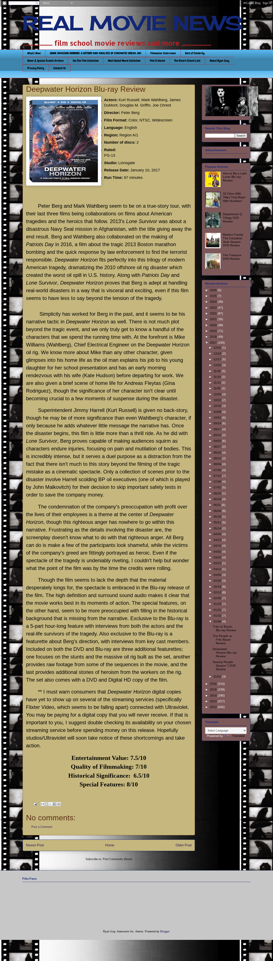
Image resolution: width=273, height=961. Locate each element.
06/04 (217, 511)
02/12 (217, 592)
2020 (214, 325)
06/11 (217, 505)
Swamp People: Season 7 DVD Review (224, 665)
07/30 (217, 470)
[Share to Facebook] (54, 804)
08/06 (217, 464)
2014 (214, 695)
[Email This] (42, 804)
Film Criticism (157, 61)
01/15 (217, 615)
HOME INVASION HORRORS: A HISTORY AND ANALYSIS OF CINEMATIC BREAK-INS (95, 53)
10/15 (217, 405)
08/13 (217, 458)
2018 (214, 336)
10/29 (217, 394)
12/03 (217, 365)
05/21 (217, 522)
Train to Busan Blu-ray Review (224, 628)
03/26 (217, 557)
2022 (214, 313)
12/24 (217, 353)
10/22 (217, 400)
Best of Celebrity (195, 53)
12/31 (217, 347)
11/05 (217, 388)
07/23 (217, 476)
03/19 (217, 563)
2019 (214, 331)
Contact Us (59, 68)
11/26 (217, 371)
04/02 (217, 551)
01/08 (217, 621)
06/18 (217, 499)
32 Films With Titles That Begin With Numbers (234, 197)
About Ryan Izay (219, 61)
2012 (214, 707)
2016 (214, 683)
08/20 (217, 452)
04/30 (217, 534)
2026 (214, 290)
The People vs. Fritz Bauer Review (223, 639)
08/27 (217, 446)
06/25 (217, 493)
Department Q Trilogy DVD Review (232, 217)
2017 (214, 342)
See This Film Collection (86, 61)
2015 (214, 689)
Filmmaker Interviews (163, 53)
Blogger (164, 931)
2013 (214, 701)
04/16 (217, 545)
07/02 (217, 487)
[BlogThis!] (46, 804)
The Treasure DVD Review (232, 256)
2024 (214, 301)
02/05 (217, 598)
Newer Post (35, 845)
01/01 (217, 676)
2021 (214, 319)
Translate (238, 736)
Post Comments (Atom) (117, 859)
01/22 (217, 610)
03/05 (217, 575)
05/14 (217, 528)
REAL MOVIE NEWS (132, 23)
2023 (214, 307)
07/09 (217, 481)
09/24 (217, 423)
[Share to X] (50, 804)
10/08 (217, 411)
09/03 (217, 441)
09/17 (217, 429)
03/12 (217, 569)
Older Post (184, 845)
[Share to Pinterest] (59, 804)
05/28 (217, 516)
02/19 (217, 586)
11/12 (217, 382)
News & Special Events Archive (45, 61)
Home (109, 845)
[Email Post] (35, 804)
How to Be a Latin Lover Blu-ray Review (235, 177)
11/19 (217, 376)
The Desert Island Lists (187, 61)
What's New (34, 53)
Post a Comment (41, 826)
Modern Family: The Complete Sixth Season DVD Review (233, 240)
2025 (214, 296)
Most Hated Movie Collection (124, 61)
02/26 (217, 580)
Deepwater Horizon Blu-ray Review (225, 652)
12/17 (217, 359)
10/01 (217, 417)
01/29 (217, 604)
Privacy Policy (35, 68)
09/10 (217, 435)
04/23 (217, 540)
